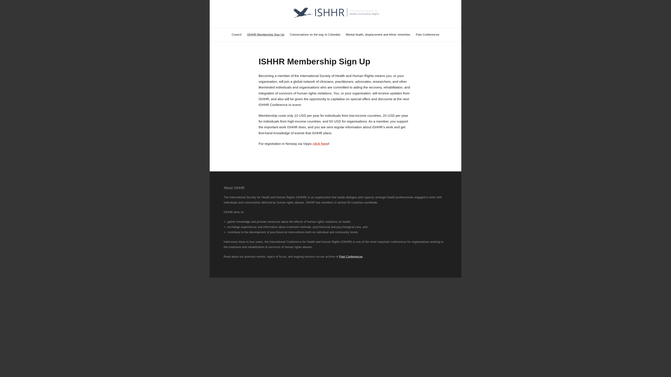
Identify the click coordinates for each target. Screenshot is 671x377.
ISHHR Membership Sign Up (265, 34)
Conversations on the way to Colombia (315, 34)
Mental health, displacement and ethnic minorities (378, 34)
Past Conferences (427, 34)
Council (236, 34)
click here (320, 144)
